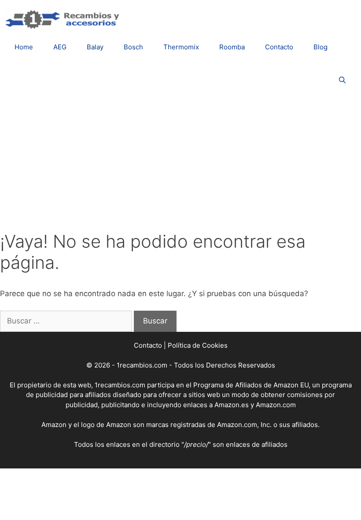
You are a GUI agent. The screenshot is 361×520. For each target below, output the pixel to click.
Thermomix (181, 47)
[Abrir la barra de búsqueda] (342, 80)
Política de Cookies (198, 345)
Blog (320, 47)
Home (24, 47)
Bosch (133, 47)
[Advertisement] (180, 165)
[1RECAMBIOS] (63, 18)
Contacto (279, 47)
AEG (59, 47)
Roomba (232, 47)
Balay (95, 47)
